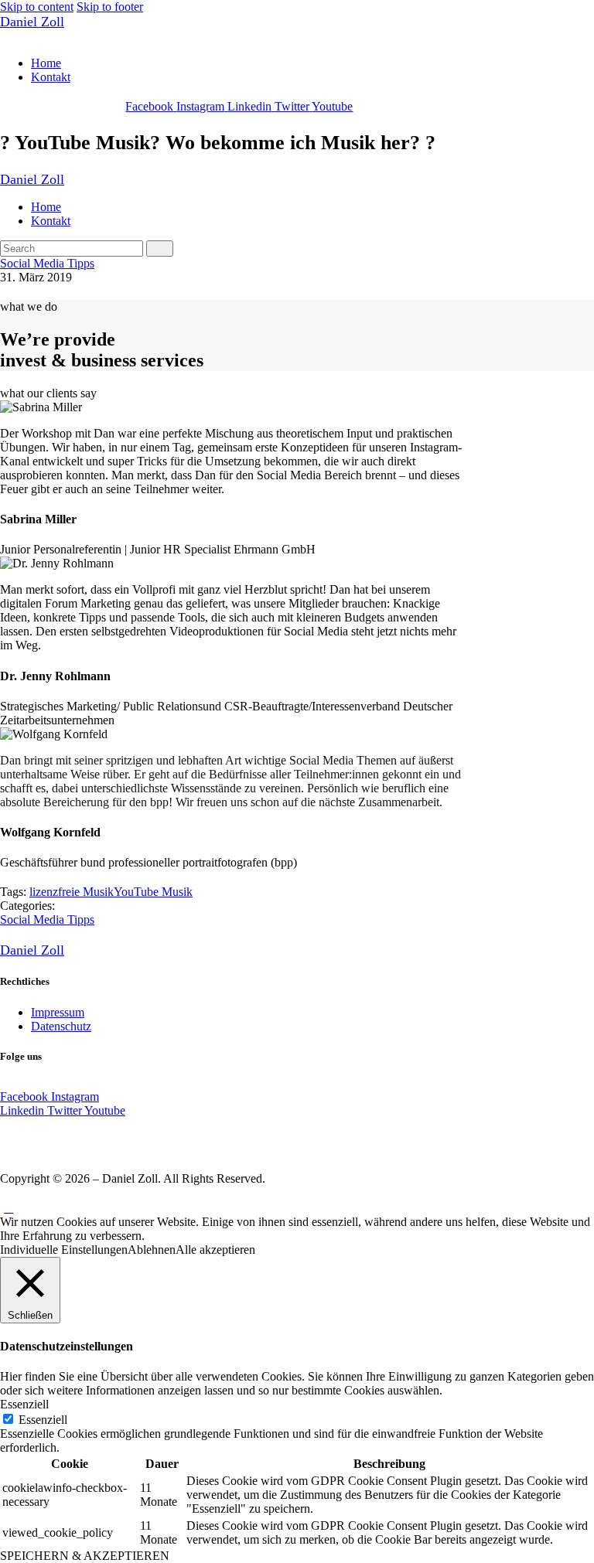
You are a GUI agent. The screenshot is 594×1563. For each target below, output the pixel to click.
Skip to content (36, 6)
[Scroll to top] (8, 1207)
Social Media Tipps (47, 263)
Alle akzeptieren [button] (215, 1249)
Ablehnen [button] (152, 1249)
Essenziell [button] (24, 1404)
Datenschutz (61, 1026)
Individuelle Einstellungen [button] (64, 1249)
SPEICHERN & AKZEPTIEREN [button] (84, 1555)
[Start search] (159, 248)
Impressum (57, 1012)
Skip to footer (110, 6)
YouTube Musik (153, 891)
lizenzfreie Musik (71, 891)
